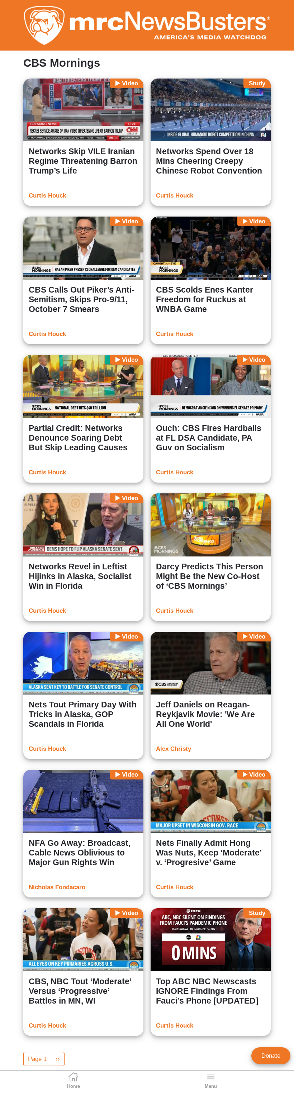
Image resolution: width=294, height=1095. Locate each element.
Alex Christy (173, 748)
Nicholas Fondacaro (57, 887)
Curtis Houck (47, 195)
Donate (270, 1055)
